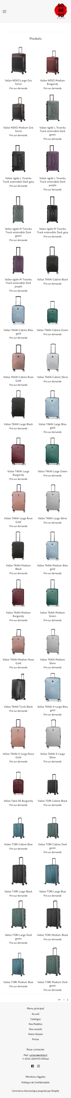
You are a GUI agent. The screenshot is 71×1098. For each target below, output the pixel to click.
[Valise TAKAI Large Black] (18, 404)
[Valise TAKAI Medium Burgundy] (18, 593)
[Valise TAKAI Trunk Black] (18, 687)
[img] (33, 1066)
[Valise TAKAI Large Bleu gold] (52, 404)
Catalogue (35, 1019)
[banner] (60, 11)
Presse (35, 1039)
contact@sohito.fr (38, 1055)
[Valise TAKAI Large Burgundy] (18, 452)
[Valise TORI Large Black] (18, 872)
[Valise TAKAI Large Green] (52, 452)
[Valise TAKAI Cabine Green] (52, 310)
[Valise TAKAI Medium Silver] (52, 640)
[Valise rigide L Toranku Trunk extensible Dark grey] (18, 159)
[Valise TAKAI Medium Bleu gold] (52, 546)
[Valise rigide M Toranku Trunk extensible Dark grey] (52, 209)
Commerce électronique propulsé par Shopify (35, 1090)
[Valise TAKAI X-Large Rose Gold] (18, 734)
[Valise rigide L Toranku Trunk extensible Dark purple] (52, 159)
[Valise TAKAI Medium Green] (52, 593)
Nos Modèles (35, 1024)
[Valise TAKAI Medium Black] (18, 546)
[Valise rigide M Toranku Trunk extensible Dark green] (18, 209)
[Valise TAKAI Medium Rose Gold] (18, 640)
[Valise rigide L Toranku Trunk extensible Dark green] (52, 108)
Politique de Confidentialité (35, 1082)
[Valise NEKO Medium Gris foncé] (18, 108)
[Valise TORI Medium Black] (52, 915)
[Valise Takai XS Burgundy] (18, 781)
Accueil (35, 1013)
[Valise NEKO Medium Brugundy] (52, 61)
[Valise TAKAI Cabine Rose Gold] (18, 357)
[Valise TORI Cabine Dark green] (52, 825)
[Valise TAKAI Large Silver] (52, 499)
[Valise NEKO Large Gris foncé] (18, 61)
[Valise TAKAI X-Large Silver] (52, 734)
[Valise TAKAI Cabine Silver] (52, 357)
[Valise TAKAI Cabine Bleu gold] (18, 310)
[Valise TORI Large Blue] (52, 872)
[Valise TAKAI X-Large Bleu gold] (52, 687)
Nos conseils (35, 1029)
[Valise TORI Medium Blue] (18, 962)
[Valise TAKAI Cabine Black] (52, 260)
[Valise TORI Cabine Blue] (18, 825)
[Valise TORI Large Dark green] (18, 915)
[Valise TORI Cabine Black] (52, 781)
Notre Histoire (35, 1034)
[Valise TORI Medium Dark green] (52, 962)
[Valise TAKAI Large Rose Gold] (18, 499)
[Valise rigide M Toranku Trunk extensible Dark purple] (18, 260)
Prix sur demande (18, 88)
